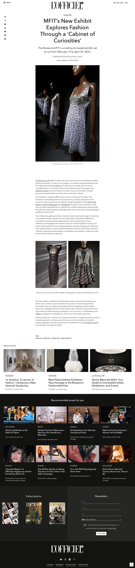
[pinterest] (5, 24)
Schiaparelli (65, 205)
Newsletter (60, 565)
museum (46, 338)
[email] (5, 17)
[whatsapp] (5, 35)
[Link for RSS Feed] (74, 560)
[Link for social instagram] (70, 560)
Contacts (50, 565)
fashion (57, 186)
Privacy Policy (112, 528)
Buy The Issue (119, 3)
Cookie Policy (83, 565)
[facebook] (5, 21)
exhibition (55, 338)
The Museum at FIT (42, 181)
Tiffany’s (38, 314)
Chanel (89, 202)
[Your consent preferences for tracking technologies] (131, 564)
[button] (65, 513)
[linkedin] (5, 28)
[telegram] (5, 39)
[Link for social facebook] (65, 560)
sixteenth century (41, 191)
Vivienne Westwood (49, 205)
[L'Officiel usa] (67, 5)
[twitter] (5, 32)
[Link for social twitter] (61, 560)
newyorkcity (66, 338)
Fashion (67, 15)
